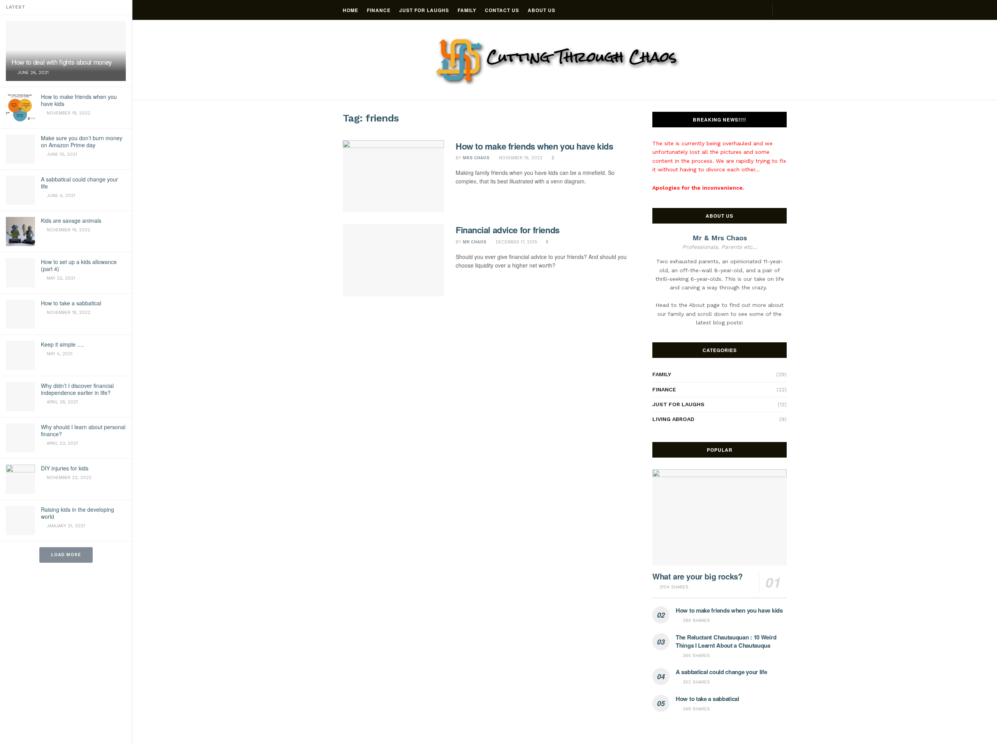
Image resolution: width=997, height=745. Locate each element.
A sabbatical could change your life (79, 182)
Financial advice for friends (508, 230)
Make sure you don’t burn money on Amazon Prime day (81, 141)
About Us (541, 10)
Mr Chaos (474, 242)
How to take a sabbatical (71, 303)
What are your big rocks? (697, 576)
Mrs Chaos (476, 157)
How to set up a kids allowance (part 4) (79, 265)
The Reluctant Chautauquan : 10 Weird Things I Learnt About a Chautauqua (726, 641)
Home (350, 10)
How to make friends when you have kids (79, 100)
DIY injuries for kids (64, 468)
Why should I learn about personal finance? (83, 430)
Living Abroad (673, 419)
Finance (379, 10)
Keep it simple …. (62, 344)
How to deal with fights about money (62, 62)
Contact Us (502, 10)
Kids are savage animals (71, 220)
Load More (66, 554)
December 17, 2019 (515, 242)
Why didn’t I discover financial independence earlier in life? (77, 389)
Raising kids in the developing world (77, 512)
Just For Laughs (424, 10)
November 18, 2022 (520, 157)
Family (467, 10)
